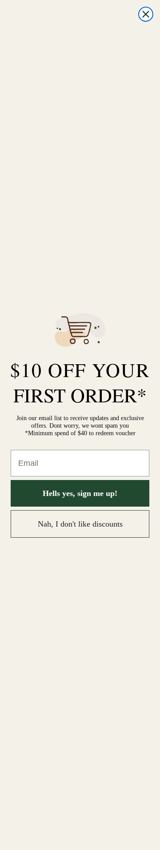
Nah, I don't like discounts (80, 523)
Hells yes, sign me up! (80, 493)
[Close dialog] (146, 14)
